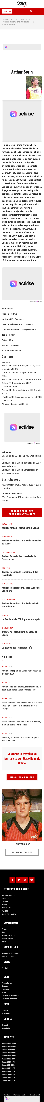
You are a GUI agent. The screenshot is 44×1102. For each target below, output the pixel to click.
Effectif (5, 1010)
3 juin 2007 (6, 615)
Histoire (24, 19)
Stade (4, 992)
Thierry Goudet (22, 843)
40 (12, 717)
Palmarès (5, 989)
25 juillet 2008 (7, 584)
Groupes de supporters (10, 953)
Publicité (5, 898)
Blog (3, 932)
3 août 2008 (6, 568)
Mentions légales (19, 1095)
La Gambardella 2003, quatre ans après (21, 619)
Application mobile (9, 914)
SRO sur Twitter (8, 938)
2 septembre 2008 (8, 552)
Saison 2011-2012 (8, 1065)
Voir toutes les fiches (22, 852)
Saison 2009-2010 (8, 1059)
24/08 (4, 698)
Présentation (7, 983)
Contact (5, 901)
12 (12, 698)
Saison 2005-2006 (9, 1046)
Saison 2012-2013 (8, 1068)
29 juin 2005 (6, 643)
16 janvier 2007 (7, 628)
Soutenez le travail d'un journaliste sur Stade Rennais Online (22, 758)
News (4, 941)
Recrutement (35, 1095)
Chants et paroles (8, 956)
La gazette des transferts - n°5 (17, 647)
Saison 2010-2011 (8, 1062)
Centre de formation (9, 998)
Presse (4, 904)
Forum (4, 929)
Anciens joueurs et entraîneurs (16, 22)
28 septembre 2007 (8, 599)
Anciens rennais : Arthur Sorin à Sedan (20, 527)
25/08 (4, 666)
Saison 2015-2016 (8, 1077)
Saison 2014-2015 (8, 1074)
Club (15, 19)
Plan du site (6, 908)
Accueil (6, 19)
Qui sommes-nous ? (9, 895)
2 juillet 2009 (7, 524)
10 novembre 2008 (8, 536)
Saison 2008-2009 (9, 1055)
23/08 (4, 717)
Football (5, 968)
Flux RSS (5, 911)
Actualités (6, 1013)
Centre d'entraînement (10, 995)
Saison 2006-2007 (9, 1049)
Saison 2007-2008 (9, 1052)
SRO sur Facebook (8, 935)
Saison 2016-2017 (8, 1080)
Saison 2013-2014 (8, 1071)
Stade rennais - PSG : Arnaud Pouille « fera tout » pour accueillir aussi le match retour (22, 705)
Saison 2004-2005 (9, 1043)
